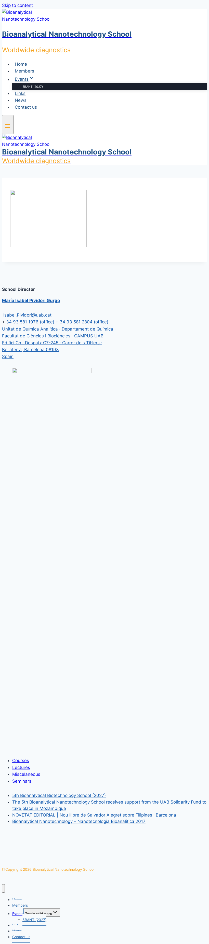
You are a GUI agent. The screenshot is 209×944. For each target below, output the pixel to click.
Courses (20, 760)
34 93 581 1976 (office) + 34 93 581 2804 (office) (57, 321)
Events (17, 913)
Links (20, 93)
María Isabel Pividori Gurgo (31, 300)
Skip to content (17, 5)
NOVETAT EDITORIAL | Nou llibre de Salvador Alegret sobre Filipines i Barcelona (94, 815)
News (21, 100)
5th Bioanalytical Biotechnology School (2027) (59, 795)
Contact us (26, 107)
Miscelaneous (26, 774)
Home (21, 64)
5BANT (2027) (32, 87)
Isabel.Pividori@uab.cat (27, 315)
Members (24, 71)
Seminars (21, 781)
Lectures (21, 767)
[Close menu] (3, 888)
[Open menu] (8, 124)
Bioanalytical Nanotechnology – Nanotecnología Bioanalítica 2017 (79, 821)
